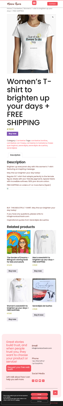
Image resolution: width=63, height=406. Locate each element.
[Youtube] (40, 381)
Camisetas (17, 8)
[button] (34, 3)
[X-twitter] (43, 381)
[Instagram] (33, 381)
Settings (39, 401)
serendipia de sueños (38, 145)
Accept (39, 394)
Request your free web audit (19, 368)
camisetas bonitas (39, 140)
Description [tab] (15, 155)
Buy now (12, 133)
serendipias (12, 148)
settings (18, 400)
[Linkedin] (36, 381)
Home (9, 8)
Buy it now (38, 315)
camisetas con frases (16, 143)
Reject (39, 398)
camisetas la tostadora (36, 143)
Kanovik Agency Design (51, 403)
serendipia (23, 145)
